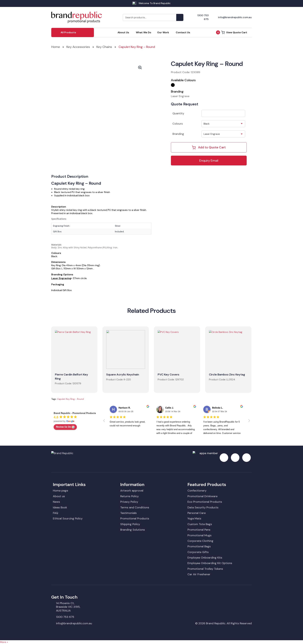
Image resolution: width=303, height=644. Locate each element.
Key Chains (104, 47)
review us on (63, 426)
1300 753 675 (65, 617)
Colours (177, 124)
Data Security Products (202, 507)
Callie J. (169, 407)
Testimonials (128, 513)
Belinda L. (217, 407)
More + (4, 642)
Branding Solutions (132, 530)
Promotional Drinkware (202, 496)
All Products (68, 32)
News (56, 502)
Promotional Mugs (199, 535)
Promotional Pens (198, 530)
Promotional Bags (199, 546)
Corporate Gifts (198, 552)
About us (59, 496)
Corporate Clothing (200, 541)
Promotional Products (134, 518)
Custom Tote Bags (199, 524)
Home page (60, 490)
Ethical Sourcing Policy (68, 518)
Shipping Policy (130, 524)
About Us (123, 32)
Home (55, 47)
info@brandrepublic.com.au (74, 623)
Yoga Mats (194, 518)
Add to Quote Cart (212, 147)
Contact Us (183, 32)
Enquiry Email (208, 160)
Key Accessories (78, 47)
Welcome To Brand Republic (155, 3)
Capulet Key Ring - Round (70, 399)
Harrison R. (125, 407)
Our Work (163, 32)
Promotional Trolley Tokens (205, 569)
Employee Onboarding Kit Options (209, 563)
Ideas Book (60, 507)
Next (153, 99)
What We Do (143, 32)
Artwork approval (131, 490)
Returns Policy (129, 496)
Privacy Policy (129, 502)
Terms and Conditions (134, 507)
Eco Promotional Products (204, 502)
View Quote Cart (232, 32)
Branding (178, 134)
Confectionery (196, 490)
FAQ (55, 513)
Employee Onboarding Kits (204, 557)
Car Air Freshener (198, 574)
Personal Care (196, 513)
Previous (64, 99)
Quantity (178, 113)
